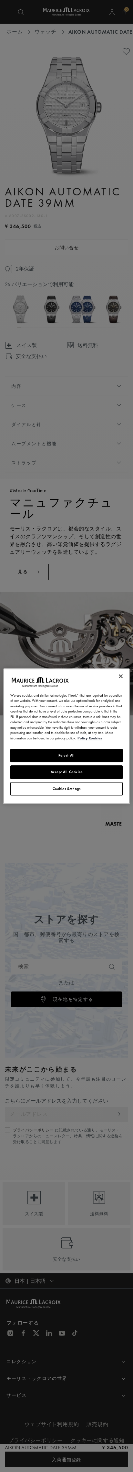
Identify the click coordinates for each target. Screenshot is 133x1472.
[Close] (121, 676)
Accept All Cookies (67, 772)
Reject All (66, 755)
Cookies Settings (67, 788)
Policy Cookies (89, 738)
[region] (66, 736)
